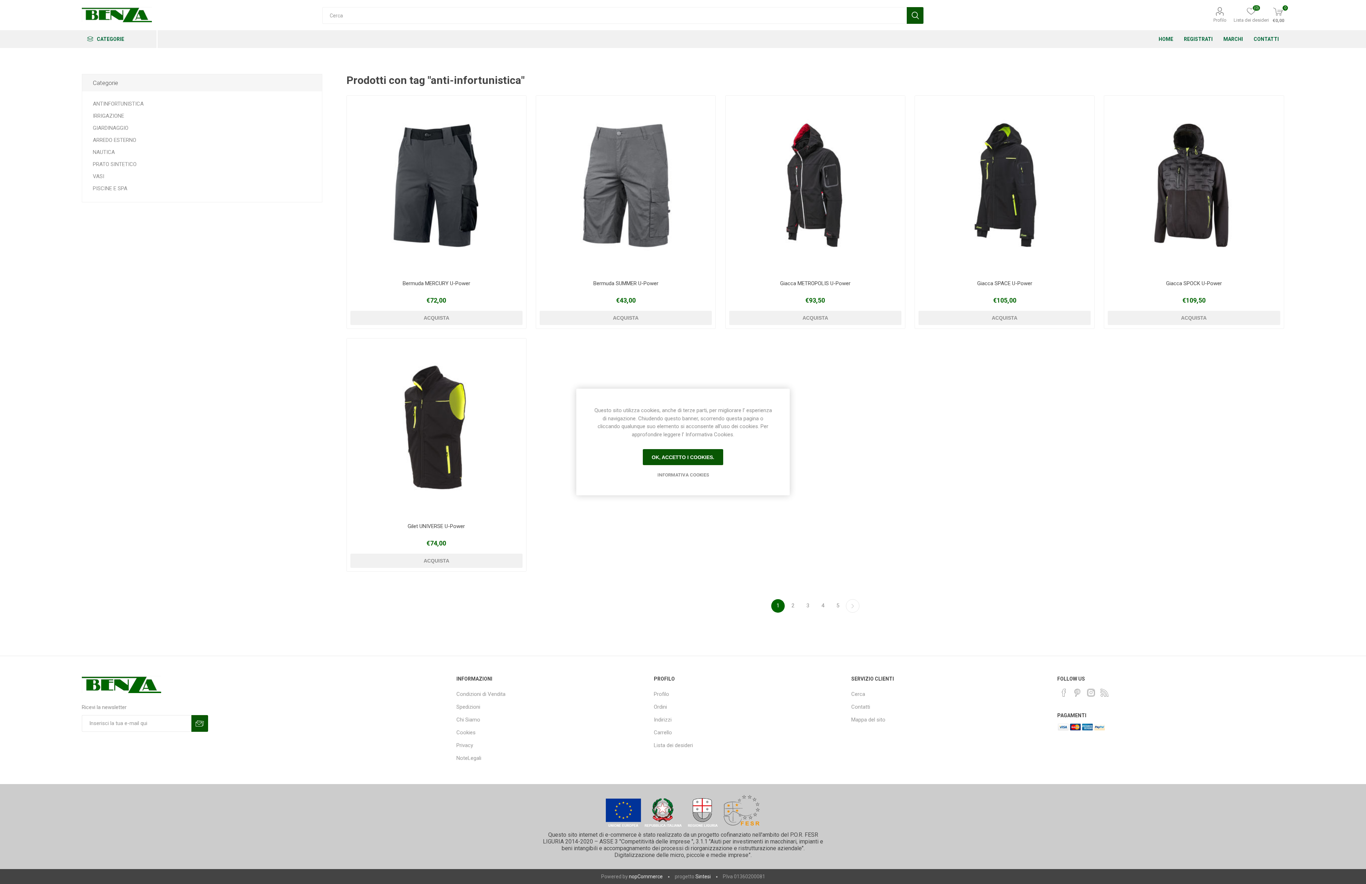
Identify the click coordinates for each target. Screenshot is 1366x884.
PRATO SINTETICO (115, 164)
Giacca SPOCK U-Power (1194, 283)
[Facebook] (1064, 692)
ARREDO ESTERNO (114, 140)
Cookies (466, 732)
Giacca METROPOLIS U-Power (815, 283)
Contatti (860, 707)
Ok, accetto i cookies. (683, 457)
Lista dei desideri (673, 745)
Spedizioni (468, 707)
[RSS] (1104, 692)
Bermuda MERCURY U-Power (436, 283)
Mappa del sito (868, 720)
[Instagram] (1091, 692)
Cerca (858, 694)
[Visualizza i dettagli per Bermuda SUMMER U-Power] (625, 185)
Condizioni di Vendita (480, 694)
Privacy (464, 745)
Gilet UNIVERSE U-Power (436, 526)
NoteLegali (468, 758)
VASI (98, 176)
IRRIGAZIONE (108, 116)
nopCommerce (646, 876)
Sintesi (703, 876)
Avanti (852, 606)
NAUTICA (104, 152)
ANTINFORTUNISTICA (118, 104)
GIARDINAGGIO (110, 128)
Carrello (663, 732)
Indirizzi (663, 720)
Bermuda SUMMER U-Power (625, 283)
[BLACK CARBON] (815, 185)
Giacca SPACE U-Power (1004, 283)
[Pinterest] (1077, 692)
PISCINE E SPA (110, 188)
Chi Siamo (468, 720)
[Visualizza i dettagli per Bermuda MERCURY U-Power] (436, 185)
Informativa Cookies (683, 475)
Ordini (660, 707)
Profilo (1220, 20)
